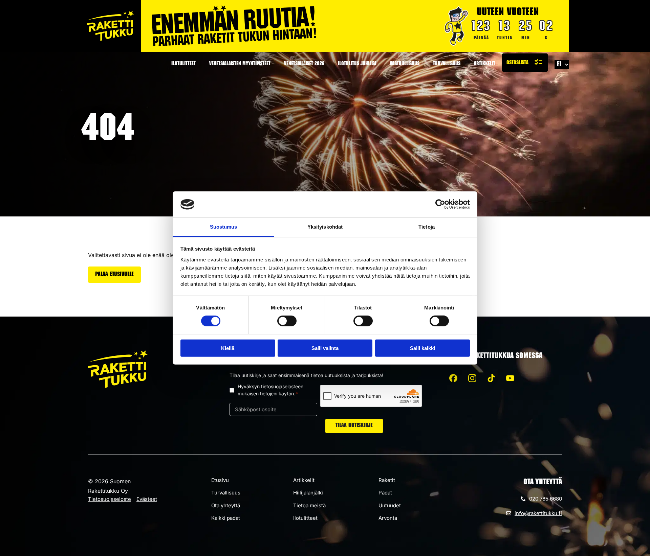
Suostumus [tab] (223, 227)
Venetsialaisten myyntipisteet (239, 64)
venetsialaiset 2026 (304, 64)
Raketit (386, 480)
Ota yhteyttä (225, 505)
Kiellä (227, 348)
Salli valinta (325, 348)
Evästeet (146, 499)
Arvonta (387, 518)
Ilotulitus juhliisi (357, 64)
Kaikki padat (225, 518)
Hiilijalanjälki (308, 492)
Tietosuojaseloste (109, 499)
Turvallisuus (446, 64)
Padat (385, 492)
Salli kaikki (422, 348)
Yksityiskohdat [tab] (325, 227)
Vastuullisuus (404, 64)
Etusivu (220, 480)
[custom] (453, 378)
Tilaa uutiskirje (354, 426)
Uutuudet (389, 505)
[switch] (287, 321)
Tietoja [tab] (426, 227)
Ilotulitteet (183, 64)
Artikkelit (484, 64)
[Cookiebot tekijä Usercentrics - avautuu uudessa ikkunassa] (440, 204)
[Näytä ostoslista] (525, 62)
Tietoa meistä (309, 505)
